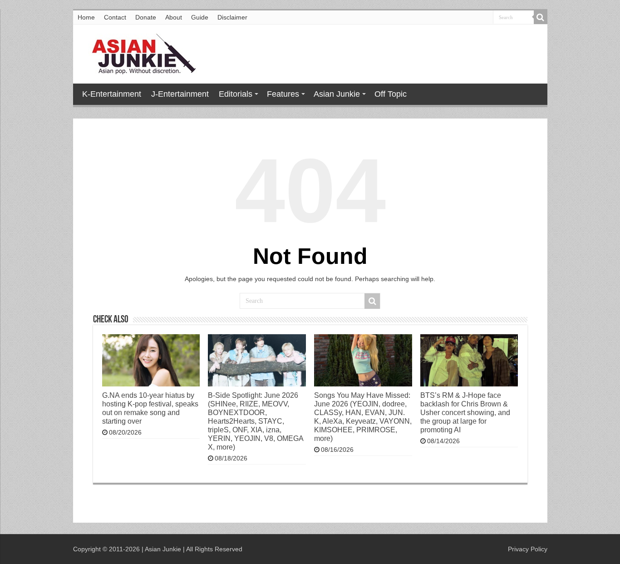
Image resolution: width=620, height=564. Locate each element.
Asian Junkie (337, 94)
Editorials (235, 94)
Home (86, 17)
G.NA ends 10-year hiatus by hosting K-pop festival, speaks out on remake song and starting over (150, 408)
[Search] (540, 17)
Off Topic (390, 94)
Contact (115, 17)
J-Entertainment (180, 94)
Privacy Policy (527, 549)
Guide (199, 17)
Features (283, 94)
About (173, 17)
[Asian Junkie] (139, 52)
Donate (145, 17)
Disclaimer (232, 17)
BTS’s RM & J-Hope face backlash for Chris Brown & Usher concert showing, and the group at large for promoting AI (465, 412)
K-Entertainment (111, 94)
